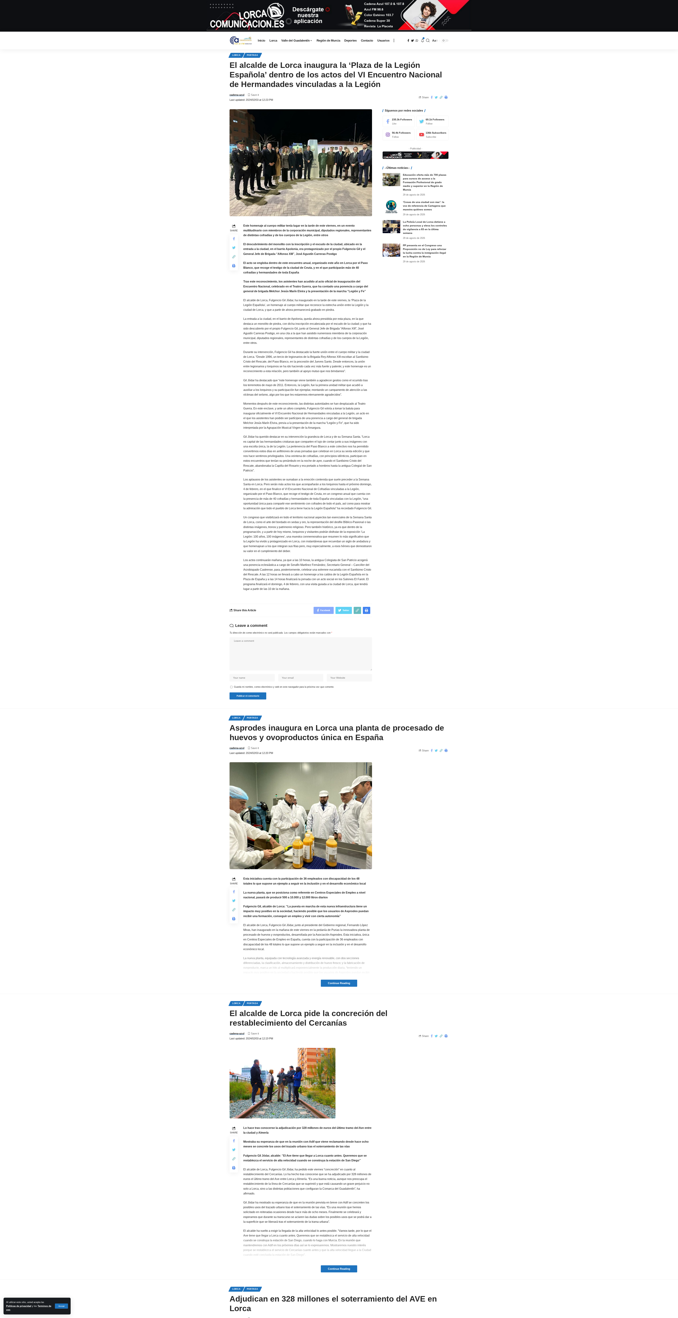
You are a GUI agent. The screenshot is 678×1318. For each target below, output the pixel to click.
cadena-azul (237, 94)
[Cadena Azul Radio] (241, 40)
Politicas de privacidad (18, 1306)
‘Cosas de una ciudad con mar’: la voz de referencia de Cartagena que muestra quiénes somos (424, 205)
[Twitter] (432, 121)
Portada (252, 55)
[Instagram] (399, 134)
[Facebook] (399, 121)
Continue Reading (339, 983)
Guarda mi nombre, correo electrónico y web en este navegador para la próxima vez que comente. (284, 687)
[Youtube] (432, 134)
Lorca (236, 55)
